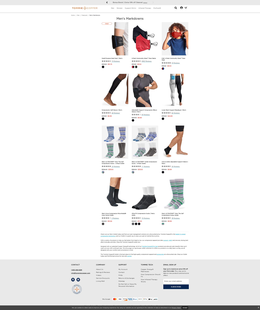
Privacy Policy (176, 307)
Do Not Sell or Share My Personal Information (128, 285)
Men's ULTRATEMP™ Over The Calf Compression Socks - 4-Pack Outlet (113, 162)
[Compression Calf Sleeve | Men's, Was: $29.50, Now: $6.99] (115, 90)
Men (112, 8)
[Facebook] (78, 279)
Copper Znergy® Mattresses (147, 270)
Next (153, 3)
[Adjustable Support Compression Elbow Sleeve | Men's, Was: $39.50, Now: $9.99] (145, 90)
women (129, 256)
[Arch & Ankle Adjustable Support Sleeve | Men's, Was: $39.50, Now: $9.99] (175, 142)
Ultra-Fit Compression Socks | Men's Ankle (143, 214)
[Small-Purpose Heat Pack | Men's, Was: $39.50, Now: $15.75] (115, 38)
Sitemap (122, 281)
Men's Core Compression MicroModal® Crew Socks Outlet (114, 214)
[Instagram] (73, 279)
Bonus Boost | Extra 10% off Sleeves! (130, 2)
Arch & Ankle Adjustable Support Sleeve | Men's (175, 162)
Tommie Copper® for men (150, 246)
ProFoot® (157, 8)
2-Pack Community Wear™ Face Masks (144, 58)
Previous (107, 3)
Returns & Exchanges (127, 278)
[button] (181, 8)
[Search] (176, 8)
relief (170, 240)
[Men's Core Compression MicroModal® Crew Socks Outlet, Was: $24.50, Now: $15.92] (115, 194)
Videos (98, 275)
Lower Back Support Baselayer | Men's (174, 110)
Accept (185, 307)
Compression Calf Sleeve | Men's (112, 110)
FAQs (121, 275)
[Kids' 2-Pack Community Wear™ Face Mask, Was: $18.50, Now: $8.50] (175, 38)
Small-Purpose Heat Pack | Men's (112, 58)
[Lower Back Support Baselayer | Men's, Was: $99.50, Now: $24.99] (175, 90)
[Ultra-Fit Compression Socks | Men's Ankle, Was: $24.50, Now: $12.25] (145, 194)
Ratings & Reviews (103, 272)
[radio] (103, 67)
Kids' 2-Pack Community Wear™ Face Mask (173, 59)
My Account (123, 269)
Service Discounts (103, 278)
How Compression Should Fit (150, 275)
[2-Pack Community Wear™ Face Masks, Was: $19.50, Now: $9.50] (145, 38)
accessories (160, 254)
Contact (122, 272)
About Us (99, 269)
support (165, 240)
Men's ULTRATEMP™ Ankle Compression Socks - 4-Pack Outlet (144, 162)
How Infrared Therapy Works (149, 280)
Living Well (100, 281)
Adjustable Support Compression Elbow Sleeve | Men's (144, 110)
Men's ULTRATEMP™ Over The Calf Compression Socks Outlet (173, 214)
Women (120, 8)
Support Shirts (130, 8)
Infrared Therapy (144, 8)
